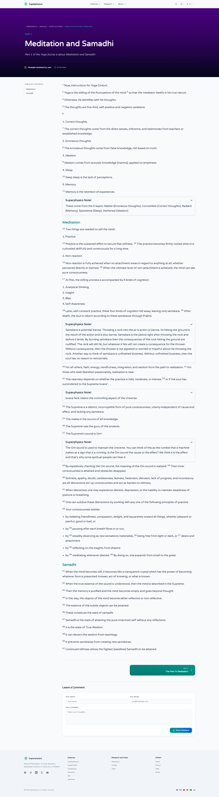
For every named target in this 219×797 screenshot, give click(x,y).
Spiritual (71, 779)
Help (157, 769)
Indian (42, 26)
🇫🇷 (180, 790)
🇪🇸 (187, 790)
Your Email (135, 697)
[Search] (176, 4)
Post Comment (182, 730)
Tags (114, 769)
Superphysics (73, 762)
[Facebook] (25, 772)
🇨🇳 (184, 790)
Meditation (30, 89)
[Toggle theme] (181, 4)
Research (108, 4)
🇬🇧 (177, 790)
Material (71, 772)
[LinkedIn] (36, 772)
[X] (42, 772)
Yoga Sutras (56, 26)
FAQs (157, 772)
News (157, 762)
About (120, 4)
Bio (69, 776)
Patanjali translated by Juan (39, 67)
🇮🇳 (194, 790)
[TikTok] (30, 772)
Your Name (71, 697)
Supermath (72, 765)
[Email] (47, 772)
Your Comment (73, 707)
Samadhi (29, 93)
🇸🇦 (191, 790)
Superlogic (72, 769)
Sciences (94, 4)
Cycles (114, 765)
